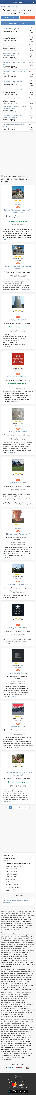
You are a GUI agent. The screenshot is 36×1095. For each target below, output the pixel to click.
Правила (18, 1078)
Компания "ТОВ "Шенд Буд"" (18, 377)
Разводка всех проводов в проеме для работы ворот (14, 107)
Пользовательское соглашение (18, 1080)
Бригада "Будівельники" (18, 431)
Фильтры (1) (11, 18)
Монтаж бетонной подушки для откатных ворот (13, 90)
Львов (26, 900)
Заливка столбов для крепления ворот (13, 99)
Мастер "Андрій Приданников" (18, 534)
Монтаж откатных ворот (11, 28)
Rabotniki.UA (18, 2)
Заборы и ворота (11, 861)
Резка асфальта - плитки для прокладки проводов (12, 116)
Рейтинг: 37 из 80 (18, 718)
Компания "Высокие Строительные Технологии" (18, 774)
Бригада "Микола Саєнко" (18, 628)
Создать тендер (28, 18)
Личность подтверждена (18, 221)
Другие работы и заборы (14, 890)
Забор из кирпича (12, 871)
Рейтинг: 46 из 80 (18, 474)
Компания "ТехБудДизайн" (18, 584)
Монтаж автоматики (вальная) (13, 81)
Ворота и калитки (12, 884)
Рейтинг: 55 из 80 (18, 258)
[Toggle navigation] (2, 2)
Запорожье (6, 902)
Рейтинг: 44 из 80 (18, 526)
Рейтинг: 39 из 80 (18, 619)
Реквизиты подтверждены (19, 383)
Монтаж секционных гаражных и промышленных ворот (14, 46)
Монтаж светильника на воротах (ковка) (14, 125)
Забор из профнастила (13, 866)
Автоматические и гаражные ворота (18, 863)
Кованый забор (11, 879)
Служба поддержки (14, 1082)
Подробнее (6, 239)
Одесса (20, 900)
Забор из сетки (11, 876)
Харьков (14, 900)
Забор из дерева (11, 874)
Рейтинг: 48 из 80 (18, 423)
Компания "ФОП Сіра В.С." (18, 673)
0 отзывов (18, 204)
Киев (4, 900)
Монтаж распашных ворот (11, 37)
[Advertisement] (18, 153)
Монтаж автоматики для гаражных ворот (14, 72)
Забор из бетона (11, 882)
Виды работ (7, 855)
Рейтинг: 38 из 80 (18, 665)
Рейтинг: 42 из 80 (18, 576)
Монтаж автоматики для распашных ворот (11, 54)
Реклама (18, 1076)
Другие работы (10, 858)
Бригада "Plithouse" (18, 726)
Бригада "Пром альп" (18, 320)
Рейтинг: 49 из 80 (18, 311)
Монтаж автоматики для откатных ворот (14, 63)
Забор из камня (11, 869)
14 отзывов (18, 260)
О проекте (25, 1082)
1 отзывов (18, 314)
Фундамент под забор (13, 887)
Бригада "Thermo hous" (18, 483)
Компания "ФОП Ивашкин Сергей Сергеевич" (18, 267)
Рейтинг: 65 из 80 (18, 202)
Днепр (9, 900)
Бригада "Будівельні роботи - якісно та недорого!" (18, 211)
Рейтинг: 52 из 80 (18, 766)
